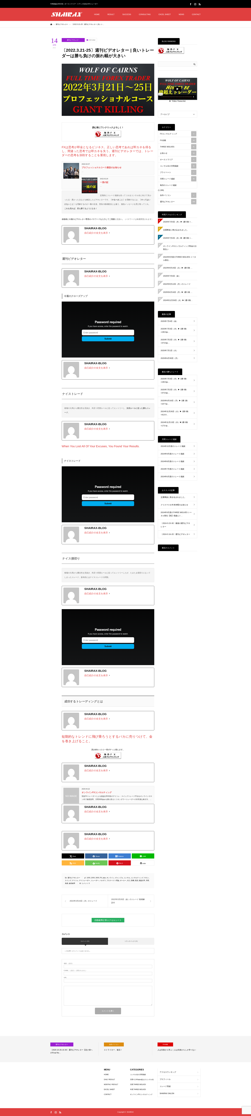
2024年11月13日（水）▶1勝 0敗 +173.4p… (174, 424)
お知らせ (177, 153)
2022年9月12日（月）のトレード (177, 284)
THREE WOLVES (177, 147)
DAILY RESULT (109, 1079)
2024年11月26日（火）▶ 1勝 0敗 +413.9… (174, 413)
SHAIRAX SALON (167, 1093)
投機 (132, 880)
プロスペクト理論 (113, 880)
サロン (146, 878)
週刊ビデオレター (73, 40)
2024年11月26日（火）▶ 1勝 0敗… (178, 300)
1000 (88, 878)
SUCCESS (126, 14)
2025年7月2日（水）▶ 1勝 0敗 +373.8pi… (174, 341)
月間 (147, 880)
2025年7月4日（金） (171, 276)
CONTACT (196, 14)
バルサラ (102, 880)
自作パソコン (177, 195)
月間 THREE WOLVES (138, 1084)
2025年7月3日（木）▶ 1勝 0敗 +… (177, 222)
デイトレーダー (84, 880)
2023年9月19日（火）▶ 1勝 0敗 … (177, 268)
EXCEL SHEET (165, 14)
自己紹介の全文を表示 (96, 233)
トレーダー (95, 880)
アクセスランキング (168, 1072)
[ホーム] (51, 24)
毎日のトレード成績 (168, 185)
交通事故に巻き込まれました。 (176, 230)
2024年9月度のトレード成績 (172, 454)
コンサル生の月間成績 (177, 166)
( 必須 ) (68, 963)
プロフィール (165, 1079)
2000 (93, 878)
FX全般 (177, 140)
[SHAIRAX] (66, 14)
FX (101, 878)
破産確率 (72, 883)
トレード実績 (165, 1086)
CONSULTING (145, 14)
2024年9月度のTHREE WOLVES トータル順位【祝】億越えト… (176, 514)
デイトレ (75, 880)
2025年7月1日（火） (169, 350)
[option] (74, 1049)
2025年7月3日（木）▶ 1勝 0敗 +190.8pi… (174, 330)
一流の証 (104, 182)
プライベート (177, 172)
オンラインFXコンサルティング (97, 792)
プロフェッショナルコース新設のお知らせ (101, 167)
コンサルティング (137, 878)
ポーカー (123, 880)
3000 (97, 878)
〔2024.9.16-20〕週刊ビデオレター (175, 534)
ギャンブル (119, 878)
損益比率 (142, 880)
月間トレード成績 (177, 179)
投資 (136, 880)
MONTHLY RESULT (111, 1084)
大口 (128, 880)
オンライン (110, 878)
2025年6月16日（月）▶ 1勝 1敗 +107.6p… (174, 402)
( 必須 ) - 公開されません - (75, 970)
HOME (97, 14)
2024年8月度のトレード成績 (172, 461)
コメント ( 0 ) (85, 941)
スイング (68, 880)
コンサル (127, 878)
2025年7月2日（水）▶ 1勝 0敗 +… (177, 238)
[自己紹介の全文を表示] (109, 232)
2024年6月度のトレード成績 (172, 476)
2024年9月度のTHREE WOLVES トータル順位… (179, 258)
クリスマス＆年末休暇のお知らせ (174, 505)
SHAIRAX (130, 1112)
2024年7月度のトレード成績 (172, 469)
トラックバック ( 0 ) (131, 941)
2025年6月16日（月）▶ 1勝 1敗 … (177, 292)
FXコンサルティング (177, 134)
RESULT (111, 14)
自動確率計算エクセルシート (108, 920)
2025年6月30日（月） (170, 358)
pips (104, 878)
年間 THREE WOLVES (138, 1089)
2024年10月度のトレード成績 (173, 446)
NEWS (181, 14)
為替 (66, 883)
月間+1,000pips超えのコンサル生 (142, 1079)
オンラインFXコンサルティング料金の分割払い (180, 247)
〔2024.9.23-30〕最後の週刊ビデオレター (175, 525)
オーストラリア (177, 159)
